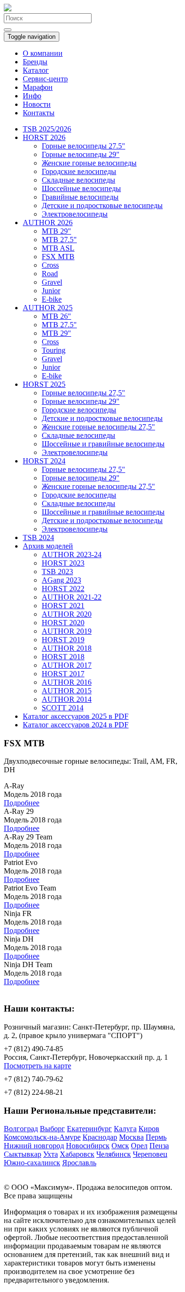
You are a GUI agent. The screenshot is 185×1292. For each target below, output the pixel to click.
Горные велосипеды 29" (81, 154)
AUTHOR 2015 (67, 691)
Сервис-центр (45, 79)
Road (50, 274)
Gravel (52, 282)
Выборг (52, 1129)
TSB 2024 (38, 537)
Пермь (156, 1137)
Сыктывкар (22, 1154)
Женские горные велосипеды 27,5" (98, 427)
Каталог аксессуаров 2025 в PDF (76, 716)
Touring (53, 350)
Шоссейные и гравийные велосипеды (103, 444)
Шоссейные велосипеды (81, 188)
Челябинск (113, 1154)
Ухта (50, 1154)
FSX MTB (58, 257)
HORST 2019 (63, 640)
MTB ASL (58, 248)
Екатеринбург (89, 1129)
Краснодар (100, 1137)
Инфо (32, 96)
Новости (37, 104)
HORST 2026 (44, 137)
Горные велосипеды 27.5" (83, 146)
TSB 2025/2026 (47, 129)
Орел (139, 1146)
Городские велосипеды (79, 171)
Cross (50, 265)
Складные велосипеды (78, 180)
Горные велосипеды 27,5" (83, 393)
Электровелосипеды (75, 214)
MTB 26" (56, 316)
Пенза (159, 1146)
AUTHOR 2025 (48, 308)
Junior (51, 291)
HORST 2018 (63, 657)
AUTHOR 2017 (67, 665)
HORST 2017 (63, 674)
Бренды (35, 62)
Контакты (39, 113)
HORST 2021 (63, 606)
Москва (131, 1137)
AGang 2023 (61, 580)
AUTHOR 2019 (67, 631)
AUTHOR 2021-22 (72, 597)
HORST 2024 (44, 461)
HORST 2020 (63, 623)
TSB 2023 (57, 571)
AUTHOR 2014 (67, 699)
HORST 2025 (44, 384)
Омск (120, 1146)
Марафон (38, 87)
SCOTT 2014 (62, 708)
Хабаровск (77, 1154)
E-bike (52, 299)
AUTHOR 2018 (67, 648)
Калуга (125, 1129)
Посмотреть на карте (37, 1066)
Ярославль (79, 1163)
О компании (43, 53)
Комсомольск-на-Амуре (42, 1137)
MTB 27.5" (59, 240)
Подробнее (21, 803)
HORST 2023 (63, 563)
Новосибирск (88, 1146)
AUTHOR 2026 (48, 222)
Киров (149, 1129)
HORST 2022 (63, 589)
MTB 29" (56, 231)
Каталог (36, 70)
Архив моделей (48, 546)
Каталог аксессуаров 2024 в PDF (76, 725)
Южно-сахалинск (32, 1163)
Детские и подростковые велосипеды (102, 205)
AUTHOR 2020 (67, 614)
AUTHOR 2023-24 (72, 554)
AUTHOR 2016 (67, 682)
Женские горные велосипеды (89, 163)
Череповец (150, 1154)
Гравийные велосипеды (80, 197)
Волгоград (21, 1129)
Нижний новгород (34, 1146)
